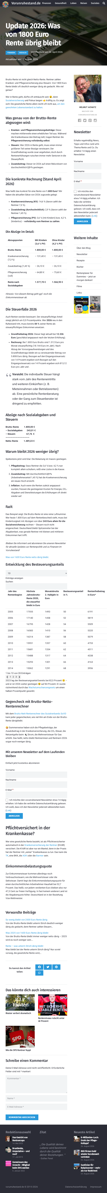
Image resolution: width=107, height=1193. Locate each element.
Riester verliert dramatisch (18, 1013)
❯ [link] (19, 676)
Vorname (10, 770)
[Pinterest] (90, 121)
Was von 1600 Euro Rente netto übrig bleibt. (27, 557)
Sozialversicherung (15, 100)
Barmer (40, 855)
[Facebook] (80, 121)
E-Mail (9, 790)
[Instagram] (95, 121)
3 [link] (16, 676)
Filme (79, 286)
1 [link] (10, 676)
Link (8, 810)
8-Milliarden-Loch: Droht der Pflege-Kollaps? (90, 1140)
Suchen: (9, 581)
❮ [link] (7, 676)
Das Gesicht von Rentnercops (20, 1139)
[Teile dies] (39, 967)
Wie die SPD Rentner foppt (18, 1050)
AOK (25, 855)
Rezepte (81, 260)
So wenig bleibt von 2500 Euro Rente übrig (26, 919)
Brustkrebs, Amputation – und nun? (21, 1151)
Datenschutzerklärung (76, 1186)
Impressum (96, 1186)
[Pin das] (56, 967)
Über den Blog (84, 248)
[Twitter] (85, 121)
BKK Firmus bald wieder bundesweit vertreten (90, 1154)
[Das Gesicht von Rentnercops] (8, 1139)
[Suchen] (104, 3)
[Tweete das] (48, 967)
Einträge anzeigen (14, 578)
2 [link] (13, 676)
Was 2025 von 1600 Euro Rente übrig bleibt (27, 933)
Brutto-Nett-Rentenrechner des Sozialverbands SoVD (40, 713)
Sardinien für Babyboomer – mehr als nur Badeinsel (90, 1168)
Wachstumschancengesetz (42, 687)
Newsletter (82, 254)
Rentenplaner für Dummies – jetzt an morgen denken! (86, 276)
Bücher (80, 267)
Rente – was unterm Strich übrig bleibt (24, 946)
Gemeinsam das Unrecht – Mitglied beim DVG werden (21, 1165)
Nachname (11, 779)
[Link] (5, 3)
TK (7, 855)
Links (79, 292)
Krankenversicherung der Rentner (41, 845)
